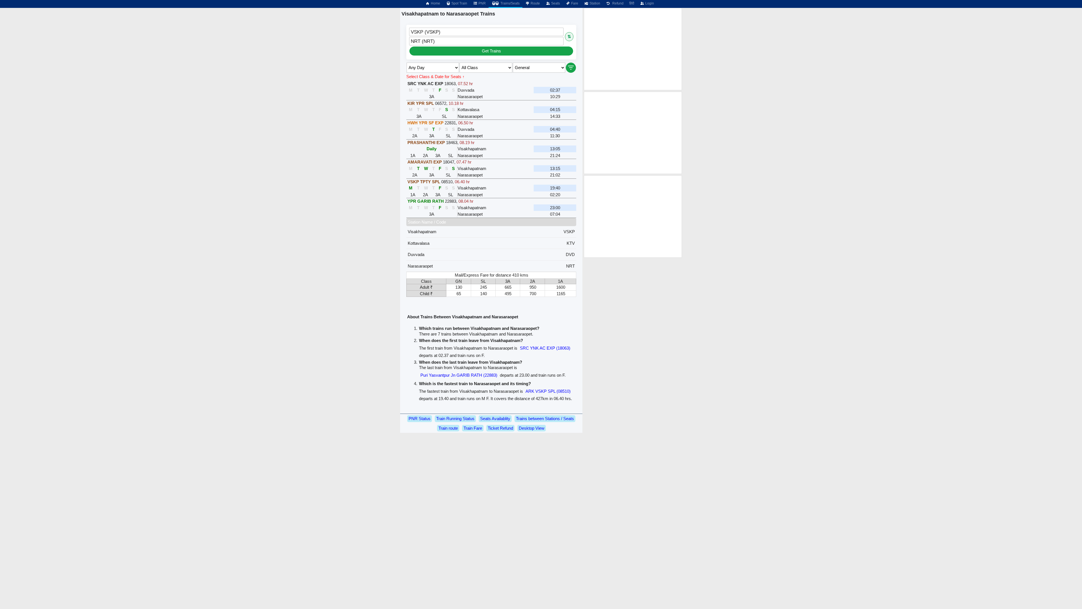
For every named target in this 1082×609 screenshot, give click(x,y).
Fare (574, 3)
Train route (448, 428)
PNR (482, 3)
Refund (617, 3)
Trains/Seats (510, 3)
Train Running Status (455, 418)
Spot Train (459, 3)
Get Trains (491, 50)
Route (535, 3)
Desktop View (531, 428)
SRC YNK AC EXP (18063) (545, 348)
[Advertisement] (633, 49)
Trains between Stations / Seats (545, 418)
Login (649, 3)
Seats (555, 3)
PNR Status (420, 418)
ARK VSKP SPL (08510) (548, 391)
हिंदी (631, 3)
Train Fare (473, 428)
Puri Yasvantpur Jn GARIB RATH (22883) (458, 375)
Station (594, 3)
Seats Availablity (495, 418)
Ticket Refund (500, 428)
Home (435, 3)
